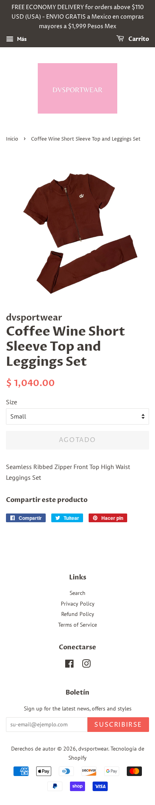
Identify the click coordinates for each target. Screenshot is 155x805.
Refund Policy (77, 614)
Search (77, 593)
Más (21, 39)
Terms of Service (77, 624)
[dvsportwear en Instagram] (86, 665)
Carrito (138, 39)
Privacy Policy (78, 603)
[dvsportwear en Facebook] (69, 665)
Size (11, 402)
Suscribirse (118, 724)
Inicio (12, 139)
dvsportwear (93, 748)
